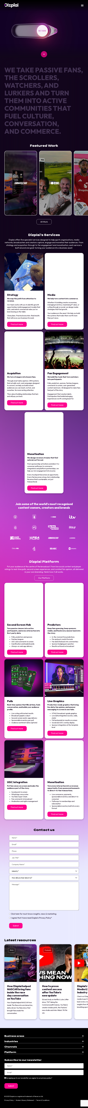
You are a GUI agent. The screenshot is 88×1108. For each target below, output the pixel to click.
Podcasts (48, 950)
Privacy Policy (9, 1100)
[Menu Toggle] (82, 5)
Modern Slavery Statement (25, 1100)
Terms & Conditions (42, 1100)
